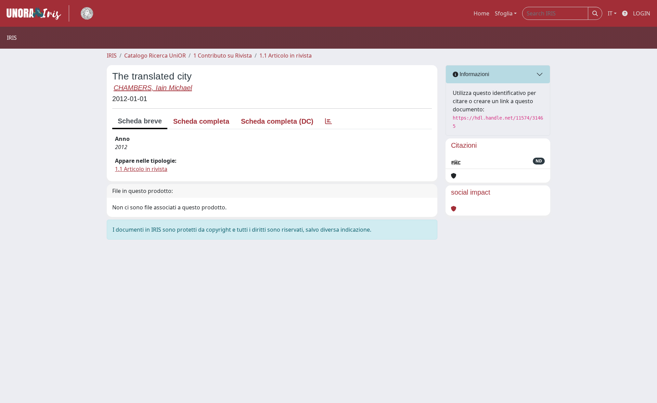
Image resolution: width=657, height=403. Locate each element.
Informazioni (473, 74)
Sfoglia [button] (504, 13)
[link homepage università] (87, 13)
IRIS (112, 55)
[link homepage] (36, 13)
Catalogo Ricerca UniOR (155, 55)
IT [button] (610, 13)
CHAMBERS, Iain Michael (153, 87)
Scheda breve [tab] (140, 121)
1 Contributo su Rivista (222, 55)
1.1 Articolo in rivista (285, 55)
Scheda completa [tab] (201, 121)
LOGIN (641, 13)
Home (481, 13)
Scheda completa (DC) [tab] (277, 121)
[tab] (328, 121)
